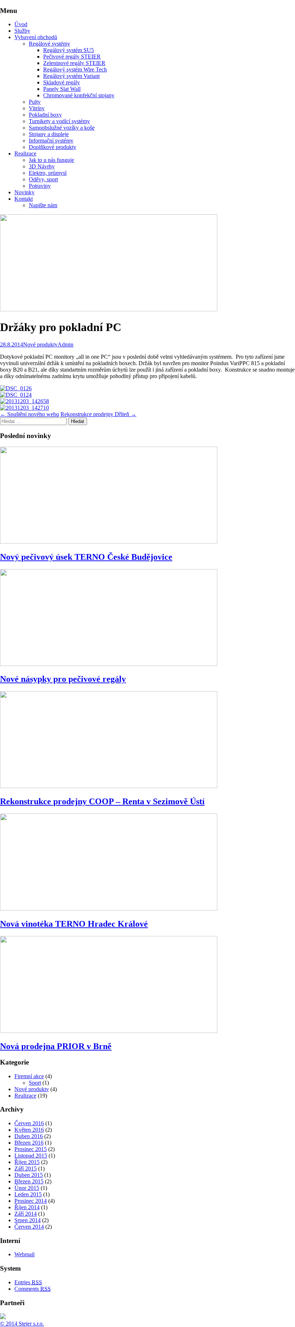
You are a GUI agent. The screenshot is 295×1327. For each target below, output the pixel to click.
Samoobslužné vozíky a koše (62, 128)
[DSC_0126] (16, 388)
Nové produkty (40, 344)
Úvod (20, 24)
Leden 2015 (28, 1194)
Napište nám (43, 205)
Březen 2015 (29, 1181)
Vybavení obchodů (35, 37)
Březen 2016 (29, 1143)
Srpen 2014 (27, 1220)
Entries (28, 1282)
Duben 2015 (28, 1175)
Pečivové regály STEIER (72, 56)
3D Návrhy (42, 166)
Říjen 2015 (27, 1162)
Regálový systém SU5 (68, 50)
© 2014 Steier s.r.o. (22, 1324)
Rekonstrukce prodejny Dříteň (98, 414)
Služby (22, 31)
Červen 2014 (29, 1227)
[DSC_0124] (16, 395)
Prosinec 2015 (30, 1149)
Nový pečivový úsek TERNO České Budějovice (86, 557)
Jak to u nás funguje (51, 160)
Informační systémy (51, 141)
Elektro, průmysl (48, 173)
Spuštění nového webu (29, 414)
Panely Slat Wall (62, 89)
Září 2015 (25, 1168)
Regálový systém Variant (71, 76)
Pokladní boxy (45, 115)
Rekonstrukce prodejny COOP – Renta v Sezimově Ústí (102, 801)
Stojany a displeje (49, 134)
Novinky (24, 192)
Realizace (25, 153)
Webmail (24, 1254)
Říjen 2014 (27, 1207)
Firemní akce (29, 1076)
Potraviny (40, 186)
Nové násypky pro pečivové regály (63, 679)
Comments (32, 1289)
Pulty (35, 102)
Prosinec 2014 (30, 1201)
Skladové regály (61, 82)
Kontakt (23, 199)
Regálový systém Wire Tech (75, 69)
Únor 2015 (26, 1188)
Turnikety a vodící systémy (59, 121)
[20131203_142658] (24, 401)
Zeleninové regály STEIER (74, 63)
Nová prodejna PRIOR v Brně (56, 1046)
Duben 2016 (28, 1136)
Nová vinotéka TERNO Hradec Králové (74, 923)
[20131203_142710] (24, 408)
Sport (35, 1083)
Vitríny (37, 108)
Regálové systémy (49, 44)
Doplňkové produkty (52, 147)
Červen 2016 (29, 1123)
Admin (65, 344)
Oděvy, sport (43, 179)
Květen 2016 (29, 1130)
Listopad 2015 (30, 1156)
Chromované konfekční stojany (78, 95)
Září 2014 (25, 1214)
